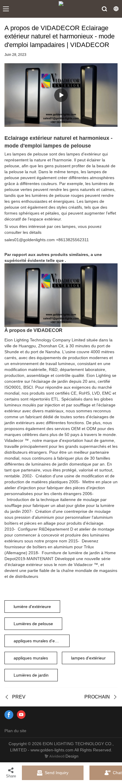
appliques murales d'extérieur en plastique (42, 640)
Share (11, 776)
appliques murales (31, 658)
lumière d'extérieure (32, 606)
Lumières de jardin (31, 675)
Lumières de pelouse (33, 623)
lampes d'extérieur (88, 658)
